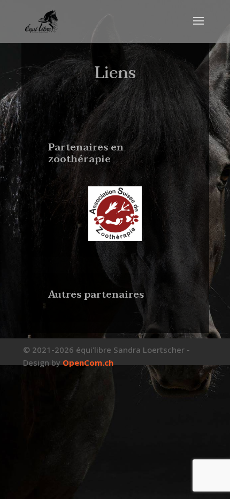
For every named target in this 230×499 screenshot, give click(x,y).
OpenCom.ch (88, 362)
